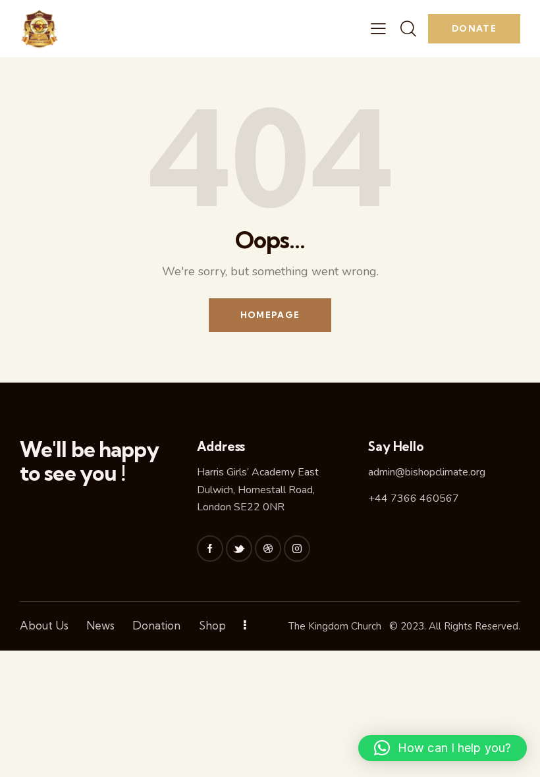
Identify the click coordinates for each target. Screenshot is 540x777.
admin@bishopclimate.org (426, 472)
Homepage (270, 314)
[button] (442, 748)
